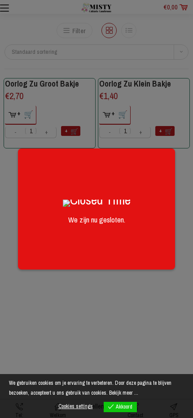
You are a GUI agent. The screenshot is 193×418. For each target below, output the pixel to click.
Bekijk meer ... (123, 392)
